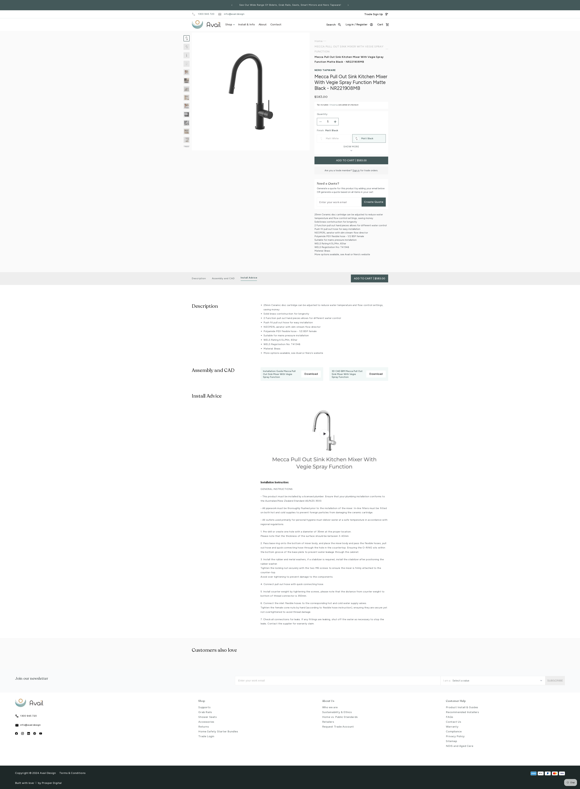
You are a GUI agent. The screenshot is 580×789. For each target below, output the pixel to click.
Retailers (328, 721)
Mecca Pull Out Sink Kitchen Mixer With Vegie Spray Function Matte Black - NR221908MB (349, 59)
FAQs (449, 717)
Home (318, 41)
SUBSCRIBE (555, 680)
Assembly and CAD (223, 278)
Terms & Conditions (72, 773)
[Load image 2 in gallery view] (187, 47)
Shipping (333, 105)
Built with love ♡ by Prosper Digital (38, 783)
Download (311, 374)
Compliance (454, 731)
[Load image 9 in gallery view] (187, 106)
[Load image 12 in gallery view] (187, 131)
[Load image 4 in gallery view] (187, 64)
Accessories (206, 721)
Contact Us (453, 721)
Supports (204, 707)
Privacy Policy (455, 736)
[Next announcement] (348, 5)
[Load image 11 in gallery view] (187, 123)
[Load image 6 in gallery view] (187, 81)
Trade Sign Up (373, 14)
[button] (333, 24)
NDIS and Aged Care (459, 746)
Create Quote (373, 202)
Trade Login (206, 736)
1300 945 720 (206, 14)
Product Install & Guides (462, 707)
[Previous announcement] (232, 5)
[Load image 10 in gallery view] (187, 114)
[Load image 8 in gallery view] (187, 98)
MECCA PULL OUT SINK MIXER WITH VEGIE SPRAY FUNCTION (348, 49)
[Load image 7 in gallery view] (187, 89)
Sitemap (451, 741)
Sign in (356, 170)
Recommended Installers (462, 712)
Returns (203, 726)
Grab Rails (205, 712)
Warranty (452, 726)
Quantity (322, 114)
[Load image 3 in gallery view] (187, 55)
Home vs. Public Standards (340, 717)
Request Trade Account (338, 726)
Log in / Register (356, 24)
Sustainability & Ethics (337, 712)
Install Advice (249, 277)
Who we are (330, 707)
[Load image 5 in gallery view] (187, 72)
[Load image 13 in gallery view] (187, 140)
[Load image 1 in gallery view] (187, 38)
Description (199, 278)
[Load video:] (324, 434)
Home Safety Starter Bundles (218, 731)
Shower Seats (207, 717)
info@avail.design (234, 14)
